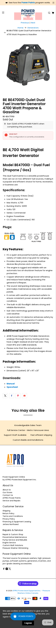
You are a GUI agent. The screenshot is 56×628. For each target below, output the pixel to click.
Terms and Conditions (13, 516)
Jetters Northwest (11, 524)
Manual (11, 383)
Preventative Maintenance (15, 537)
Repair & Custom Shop (13, 534)
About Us (7, 489)
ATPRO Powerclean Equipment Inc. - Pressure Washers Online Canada (31, 592)
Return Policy (8, 513)
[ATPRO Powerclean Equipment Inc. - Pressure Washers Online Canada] (28, 13)
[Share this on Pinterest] (17, 395)
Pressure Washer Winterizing (15, 548)
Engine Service (9, 542)
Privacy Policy (9, 519)
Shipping (6, 510)
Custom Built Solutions (13, 545)
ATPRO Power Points (12, 498)
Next (33, 22)
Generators (33, 28)
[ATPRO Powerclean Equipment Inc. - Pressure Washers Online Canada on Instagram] (7, 569)
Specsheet (12, 387)
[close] (53, 2)
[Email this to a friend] (24, 395)
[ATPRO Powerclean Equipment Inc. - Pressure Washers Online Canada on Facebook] (4, 569)
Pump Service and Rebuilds (15, 540)
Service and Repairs (11, 500)
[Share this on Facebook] (11, 395)
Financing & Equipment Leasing (17, 521)
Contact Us (8, 495)
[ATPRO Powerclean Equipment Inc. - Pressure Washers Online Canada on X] (10, 569)
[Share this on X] (5, 395)
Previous (25, 22)
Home (20, 28)
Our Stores (7, 492)
